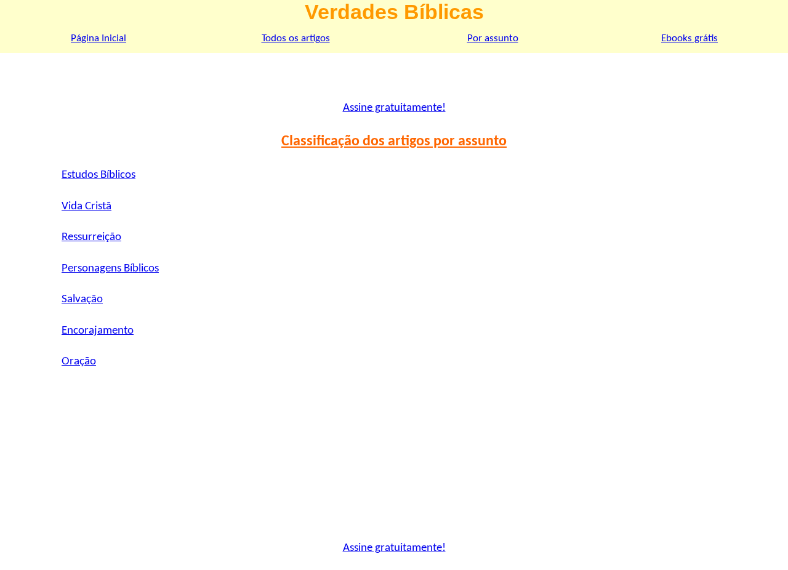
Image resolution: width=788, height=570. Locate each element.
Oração (79, 361)
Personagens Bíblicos (110, 269)
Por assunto (492, 38)
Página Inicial (98, 38)
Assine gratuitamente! (394, 108)
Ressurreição (91, 237)
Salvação (82, 299)
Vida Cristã (86, 206)
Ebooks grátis (689, 38)
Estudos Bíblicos (98, 175)
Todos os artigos (296, 38)
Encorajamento (98, 331)
